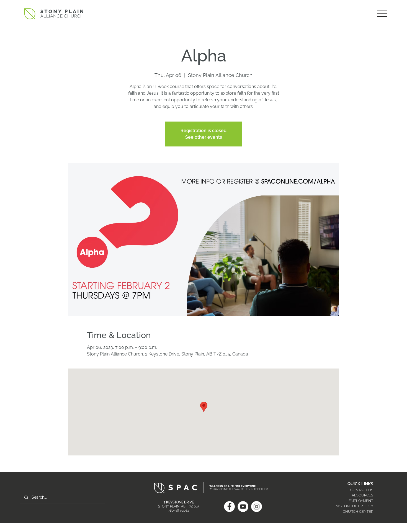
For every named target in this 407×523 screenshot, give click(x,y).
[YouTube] (243, 506)
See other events (203, 137)
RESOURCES (362, 495)
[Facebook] (229, 506)
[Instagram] (256, 506)
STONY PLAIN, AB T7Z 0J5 (178, 506)
